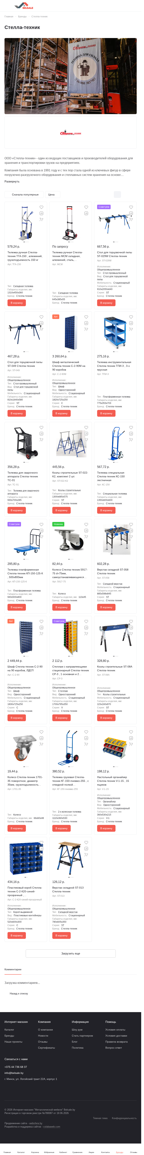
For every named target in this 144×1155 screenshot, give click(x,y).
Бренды (9, 1035)
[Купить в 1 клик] (41, 219)
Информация (80, 1021)
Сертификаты (46, 1047)
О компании (45, 1029)
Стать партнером (82, 1035)
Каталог (9, 1029)
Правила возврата (116, 1041)
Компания (44, 1021)
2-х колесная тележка (69, 811)
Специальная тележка (115, 493)
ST (107, 292)
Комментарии (12, 969)
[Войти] (105, 6)
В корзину (17, 302)
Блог (74, 1041)
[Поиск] (96, 6)
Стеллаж (63, 691)
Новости (43, 1035)
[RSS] (135, 27)
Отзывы (42, 1041)
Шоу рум (77, 1029)
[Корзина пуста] (135, 6)
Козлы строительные (69, 490)
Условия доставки (116, 1035)
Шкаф (61, 386)
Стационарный (121, 283)
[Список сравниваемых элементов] (115, 6)
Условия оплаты (115, 1029)
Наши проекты (13, 1041)
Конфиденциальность (124, 1118)
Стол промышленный (114, 273)
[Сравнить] (41, 213)
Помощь (110, 1021)
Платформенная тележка (116, 396)
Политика (77, 1047)
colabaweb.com (51, 1126)
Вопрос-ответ (113, 1047)
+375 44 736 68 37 (15, 1066)
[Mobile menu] (6, 6)
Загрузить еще (70, 953)
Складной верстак (112, 584)
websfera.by (35, 1123)
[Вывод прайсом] (133, 194)
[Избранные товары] (125, 6)
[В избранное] (41, 207)
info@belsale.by (13, 1072)
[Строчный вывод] (125, 194)
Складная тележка (23, 286)
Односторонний (67, 390)
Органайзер (109, 801)
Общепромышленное (108, 269)
